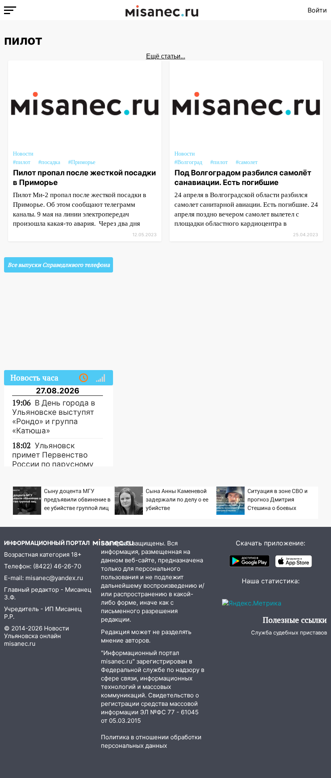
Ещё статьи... (165, 56)
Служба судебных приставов (289, 632)
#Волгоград (188, 162)
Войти (317, 10)
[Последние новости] (83, 378)
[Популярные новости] (100, 378)
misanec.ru (20, 643)
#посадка (49, 162)
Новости (23, 154)
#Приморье (81, 162)
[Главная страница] (162, 10)
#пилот (21, 162)
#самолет (247, 162)
